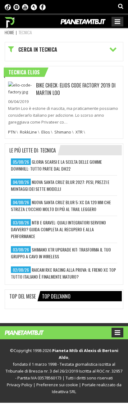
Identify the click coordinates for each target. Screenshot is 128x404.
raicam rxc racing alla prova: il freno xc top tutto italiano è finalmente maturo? (63, 273)
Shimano (62, 132)
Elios (45, 132)
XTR (79, 132)
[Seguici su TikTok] (8, 6)
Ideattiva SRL (64, 391)
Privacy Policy (19, 385)
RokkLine (28, 132)
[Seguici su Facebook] (42, 6)
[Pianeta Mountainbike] (10, 21)
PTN (12, 132)
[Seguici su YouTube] (25, 6)
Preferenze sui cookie (57, 385)
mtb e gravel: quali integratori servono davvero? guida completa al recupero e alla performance (58, 229)
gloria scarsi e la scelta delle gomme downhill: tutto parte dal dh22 (56, 165)
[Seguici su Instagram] (16, 6)
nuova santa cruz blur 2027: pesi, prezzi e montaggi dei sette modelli (60, 185)
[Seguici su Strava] (34, 6)
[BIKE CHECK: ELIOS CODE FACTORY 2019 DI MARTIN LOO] (20, 88)
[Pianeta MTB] (30, 332)
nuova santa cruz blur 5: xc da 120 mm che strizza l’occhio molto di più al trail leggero (61, 205)
